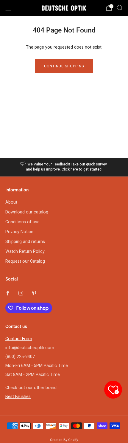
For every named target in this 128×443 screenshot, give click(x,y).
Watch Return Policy (25, 251)
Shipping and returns (25, 241)
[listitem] (64, 167)
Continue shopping (64, 66)
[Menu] (8, 8)
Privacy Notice (19, 231)
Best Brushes (18, 396)
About (11, 202)
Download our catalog (26, 212)
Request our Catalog (25, 261)
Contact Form (18, 338)
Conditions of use (22, 221)
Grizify (73, 440)
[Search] (120, 8)
